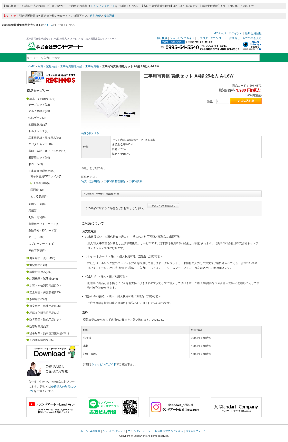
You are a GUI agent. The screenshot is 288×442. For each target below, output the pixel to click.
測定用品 (34, 265)
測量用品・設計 (39, 258)
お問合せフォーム (195, 431)
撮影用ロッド (36, 157)
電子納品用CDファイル (44, 176)
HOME (30, 66)
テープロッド (36, 104)
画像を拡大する (90, 133)
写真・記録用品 (47, 66)
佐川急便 (95, 15)
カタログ (202, 38)
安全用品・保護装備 (41, 292)
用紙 (31, 210)
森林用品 (34, 299)
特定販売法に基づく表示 (169, 431)
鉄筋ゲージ (35, 117)
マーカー (33, 237)
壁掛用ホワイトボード (42, 224)
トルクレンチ (36, 131)
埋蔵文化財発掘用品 (41, 312)
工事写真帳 (92, 66)
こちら (48, 25)
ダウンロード (218, 38)
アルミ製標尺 (36, 111)
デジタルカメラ (38, 144)
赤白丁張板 (35, 250)
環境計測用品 (37, 272)
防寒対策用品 (37, 326)
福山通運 (109, 15)
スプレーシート (38, 243)
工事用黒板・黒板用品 (42, 137)
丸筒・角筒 (35, 217)
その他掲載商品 (39, 340)
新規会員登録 (253, 33)
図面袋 (34, 189)
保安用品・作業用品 (41, 306)
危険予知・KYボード (41, 230)
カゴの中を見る (252, 38)
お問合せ (234, 38)
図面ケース (35, 204)
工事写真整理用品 (71, 66)
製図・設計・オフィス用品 (44, 151)
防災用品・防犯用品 (41, 319)
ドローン (33, 164)
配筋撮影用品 (36, 124)
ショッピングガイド (102, 6)
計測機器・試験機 (40, 278)
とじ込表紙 (37, 196)
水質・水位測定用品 (41, 285)
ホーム (84, 431)
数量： (211, 101)
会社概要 (162, 38)
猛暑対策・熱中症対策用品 (45, 333)
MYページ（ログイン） (228, 33)
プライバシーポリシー (140, 431)
